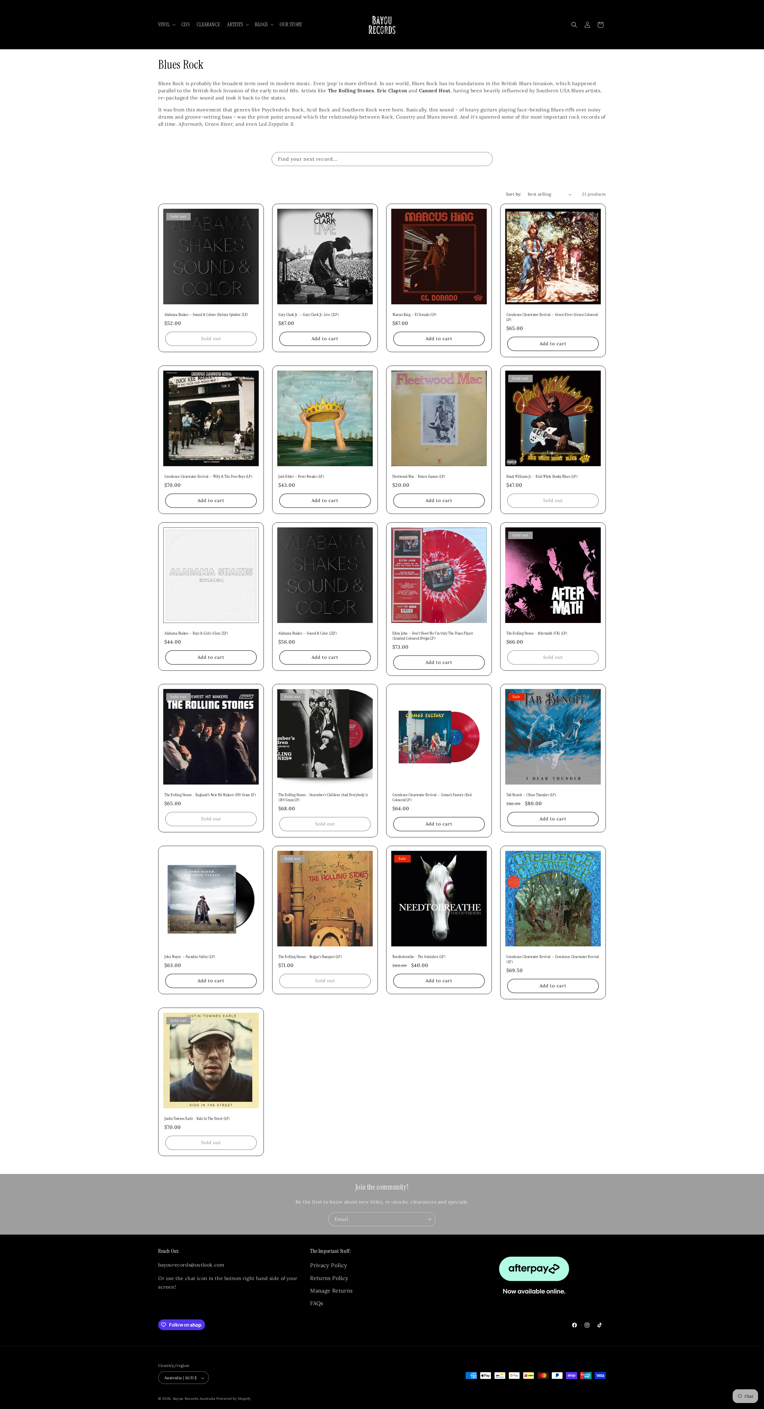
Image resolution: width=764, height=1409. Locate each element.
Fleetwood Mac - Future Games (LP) (418, 476)
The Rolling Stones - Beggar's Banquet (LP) (310, 956)
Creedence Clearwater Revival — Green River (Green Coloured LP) (552, 317)
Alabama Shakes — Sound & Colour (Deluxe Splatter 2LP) (206, 314)
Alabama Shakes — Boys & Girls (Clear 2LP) (196, 633)
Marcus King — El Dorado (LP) (414, 314)
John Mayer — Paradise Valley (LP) (189, 956)
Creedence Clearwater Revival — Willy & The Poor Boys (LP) (208, 476)
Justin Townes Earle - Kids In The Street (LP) (197, 1118)
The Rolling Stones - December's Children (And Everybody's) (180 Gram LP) (323, 797)
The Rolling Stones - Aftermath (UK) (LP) (536, 633)
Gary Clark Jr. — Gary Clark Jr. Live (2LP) (308, 314)
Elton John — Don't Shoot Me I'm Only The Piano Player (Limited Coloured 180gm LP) (432, 636)
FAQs (316, 1303)
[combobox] (382, 159)
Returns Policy (329, 1278)
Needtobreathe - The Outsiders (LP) (418, 956)
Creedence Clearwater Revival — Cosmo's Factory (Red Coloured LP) (432, 797)
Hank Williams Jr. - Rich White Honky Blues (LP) (541, 476)
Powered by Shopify (233, 1399)
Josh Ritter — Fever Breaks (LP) (301, 476)
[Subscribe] (428, 1219)
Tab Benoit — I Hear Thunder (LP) (531, 795)
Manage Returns (331, 1290)
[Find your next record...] (485, 158)
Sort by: (514, 194)
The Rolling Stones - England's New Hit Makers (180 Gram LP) (210, 795)
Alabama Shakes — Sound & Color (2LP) (307, 633)
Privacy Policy (328, 1265)
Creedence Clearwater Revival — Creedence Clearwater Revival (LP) (552, 959)
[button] (166, 25)
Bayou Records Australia (194, 1399)
